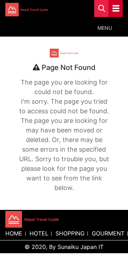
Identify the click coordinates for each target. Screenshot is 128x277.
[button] (104, 28)
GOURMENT (108, 233)
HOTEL (39, 233)
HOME (13, 233)
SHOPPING (70, 233)
